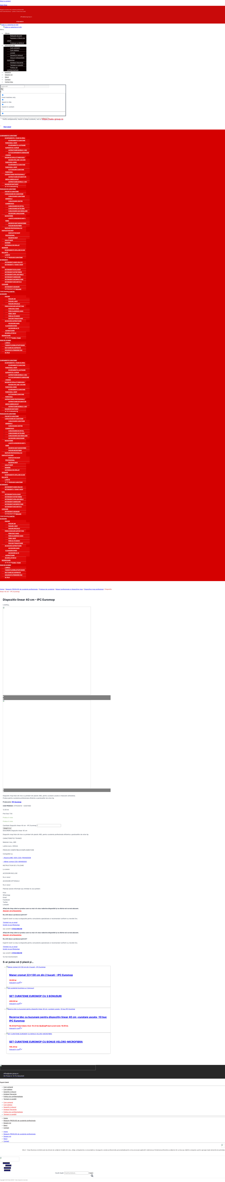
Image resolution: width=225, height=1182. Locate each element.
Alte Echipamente (11, 187)
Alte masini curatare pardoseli (14, 171)
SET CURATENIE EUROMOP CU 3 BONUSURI (35, 996)
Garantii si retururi (16, 55)
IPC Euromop (16, 802)
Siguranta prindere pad (13, 350)
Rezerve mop (13, 238)
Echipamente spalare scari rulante (13, 251)
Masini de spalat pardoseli (15, 157)
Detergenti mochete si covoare (12, 283)
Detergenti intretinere (13, 272)
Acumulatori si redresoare (9, 334)
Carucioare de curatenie (14, 194)
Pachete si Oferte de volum (16, 39)
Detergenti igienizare (13, 277)
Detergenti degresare (13, 289)
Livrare (12, 53)
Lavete (7, 255)
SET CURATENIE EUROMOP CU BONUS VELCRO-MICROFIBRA (46, 1041)
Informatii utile (10, 45)
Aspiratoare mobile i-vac (17, 150)
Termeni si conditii (16, 65)
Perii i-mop (12, 313)
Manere (7, 243)
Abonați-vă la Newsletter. (12, 911)
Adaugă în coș (7, 828)
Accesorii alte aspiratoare (12, 329)
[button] (34, 29)
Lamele (7, 343)
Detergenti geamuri (12, 287)
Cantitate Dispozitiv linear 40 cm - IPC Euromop (19, 825)
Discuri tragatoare (15, 318)
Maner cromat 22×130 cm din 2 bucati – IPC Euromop (41, 974)
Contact (7, 79)
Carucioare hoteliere (16, 208)
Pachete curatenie (12, 191)
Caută (91, 1173)
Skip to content (5, 1)
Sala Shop (3, 5)
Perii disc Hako (13, 309)
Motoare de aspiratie (13, 348)
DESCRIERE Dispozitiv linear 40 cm (15, 830)
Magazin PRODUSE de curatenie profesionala (20, 1120)
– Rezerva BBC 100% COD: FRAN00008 (17, 858)
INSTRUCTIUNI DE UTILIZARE (13, 865)
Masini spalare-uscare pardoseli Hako (15, 161)
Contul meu (9, 82)
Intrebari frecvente (16, 63)
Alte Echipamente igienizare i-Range (17, 154)
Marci (7, 77)
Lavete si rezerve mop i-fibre (15, 220)
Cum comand (15, 48)
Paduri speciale (14, 304)
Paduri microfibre (15, 226)
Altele (7, 353)
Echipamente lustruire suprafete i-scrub (15, 146)
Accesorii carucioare (16, 213)
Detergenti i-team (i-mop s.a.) (12, 266)
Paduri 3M (12, 299)
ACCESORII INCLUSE (10, 873)
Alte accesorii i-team (13, 338)
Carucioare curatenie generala (15, 198)
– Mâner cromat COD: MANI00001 (15, 861)
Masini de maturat (11, 184)
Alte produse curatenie (14, 257)
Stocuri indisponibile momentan (15, 59)
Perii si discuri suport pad (14, 306)
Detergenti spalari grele (14, 274)
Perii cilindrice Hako (15, 311)
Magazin (8, 72)
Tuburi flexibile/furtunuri (15, 345)
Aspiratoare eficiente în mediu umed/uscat (15, 178)
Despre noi (8, 75)
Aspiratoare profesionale (15, 174)
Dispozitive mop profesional (12, 234)
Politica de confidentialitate (12, 69)
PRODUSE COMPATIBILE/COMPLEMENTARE (18, 850)
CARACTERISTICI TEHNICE (12, 838)
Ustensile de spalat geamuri (11, 246)
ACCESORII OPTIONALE (11, 881)
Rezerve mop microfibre (17, 223)
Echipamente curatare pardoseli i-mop (15, 142)
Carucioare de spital (16, 206)
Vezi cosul (7, 127)
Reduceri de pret (16, 36)
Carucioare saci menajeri (17, 211)
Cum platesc (14, 50)
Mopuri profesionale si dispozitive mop (12, 229)
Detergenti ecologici (13, 269)
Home (6, 1118)
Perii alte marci (14, 316)
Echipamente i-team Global (15, 138)
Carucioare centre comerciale (14, 202)
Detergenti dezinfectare (14, 279)
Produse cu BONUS (17, 43)
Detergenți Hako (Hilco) (14, 262)
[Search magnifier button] (2, 89)
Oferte (7, 33)
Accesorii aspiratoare (13, 321)
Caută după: (59, 1173)
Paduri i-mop (13, 301)
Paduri (7, 296)
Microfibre (9, 216)
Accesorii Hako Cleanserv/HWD (12, 325)
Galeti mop (9, 240)
